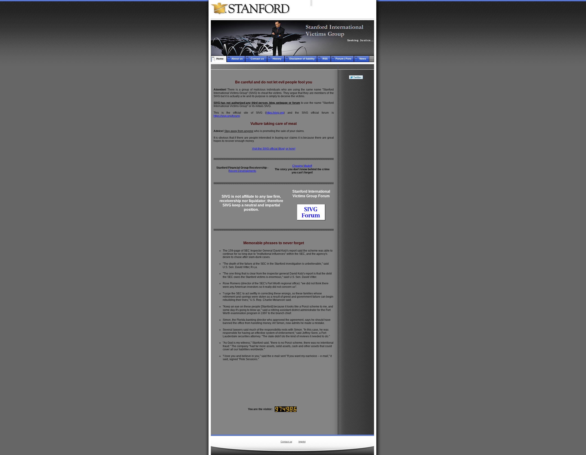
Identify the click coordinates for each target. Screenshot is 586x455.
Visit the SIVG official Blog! (268, 148)
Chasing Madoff (302, 165)
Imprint (302, 441)
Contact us (286, 441)
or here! (290, 148)
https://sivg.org (275, 112)
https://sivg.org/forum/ (227, 116)
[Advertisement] (356, 154)
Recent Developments (242, 171)
